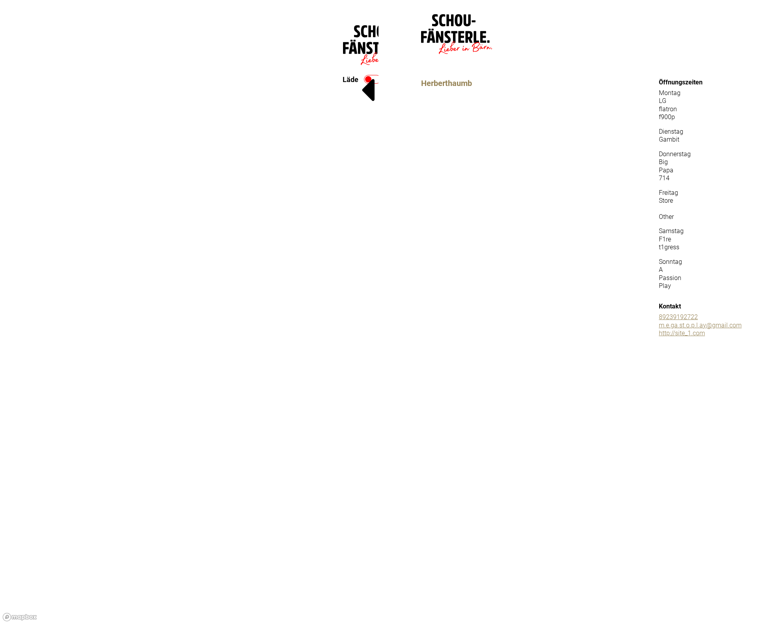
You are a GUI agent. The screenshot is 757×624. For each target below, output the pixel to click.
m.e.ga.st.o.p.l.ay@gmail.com (700, 325)
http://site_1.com (682, 333)
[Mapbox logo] (19, 617)
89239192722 (678, 317)
